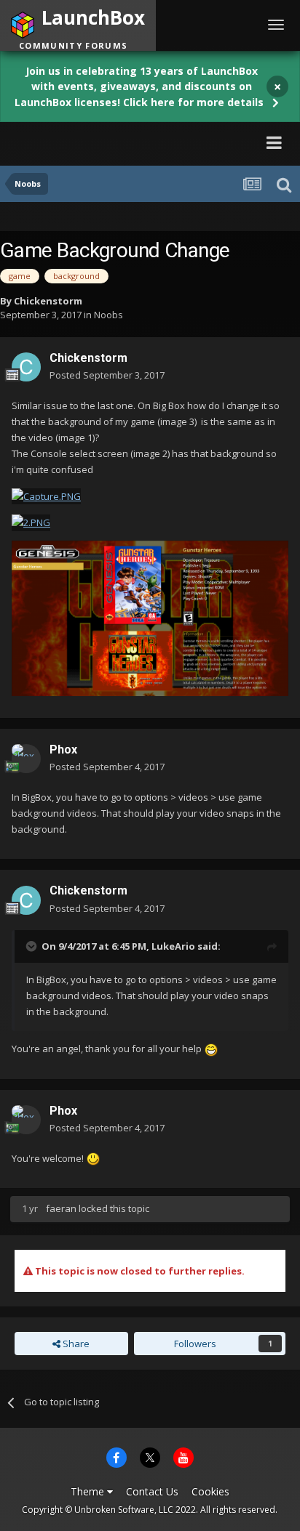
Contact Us (152, 1491)
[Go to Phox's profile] (26, 758)
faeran (61, 1208)
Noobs (108, 314)
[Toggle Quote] (32, 946)
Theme (89, 1491)
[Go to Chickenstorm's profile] (26, 366)
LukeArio (173, 946)
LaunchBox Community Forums (141, 142)
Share (75, 1343)
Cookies (210, 1491)
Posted (107, 374)
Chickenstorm (48, 300)
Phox (63, 749)
